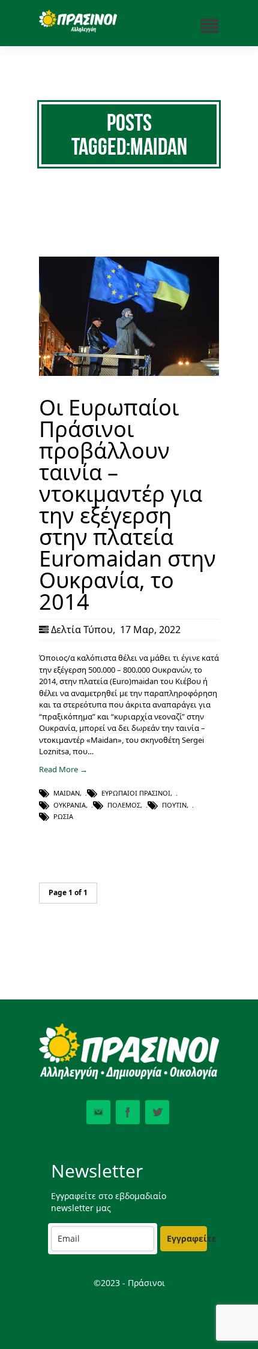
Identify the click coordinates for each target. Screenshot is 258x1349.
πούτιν (174, 804)
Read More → (63, 769)
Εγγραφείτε (187, 1238)
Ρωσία (63, 816)
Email (98, 1112)
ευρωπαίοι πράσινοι (135, 792)
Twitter (157, 1112)
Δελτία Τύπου (82, 629)
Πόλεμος (123, 804)
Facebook (128, 1112)
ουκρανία (69, 804)
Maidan (66, 792)
